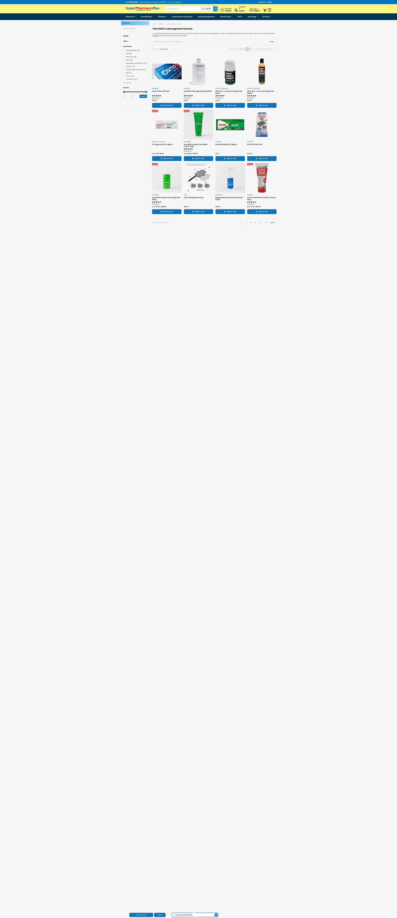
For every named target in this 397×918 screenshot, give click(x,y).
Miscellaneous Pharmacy (136, 63)
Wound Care (225, 17)
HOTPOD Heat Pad (254, 144)
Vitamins (161, 17)
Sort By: (156, 49)
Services (266, 17)
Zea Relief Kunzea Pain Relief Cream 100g (195, 145)
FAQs (270, 2)
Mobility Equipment (206, 17)
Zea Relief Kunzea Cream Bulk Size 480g (166, 198)
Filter (272, 41)
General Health (133, 50)
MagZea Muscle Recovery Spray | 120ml (229, 198)
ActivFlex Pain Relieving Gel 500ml (198, 91)
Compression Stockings (182, 17)
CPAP (239, 17)
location (155, 36)
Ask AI (208, 9)
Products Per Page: (262, 49)
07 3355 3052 (132, 2)
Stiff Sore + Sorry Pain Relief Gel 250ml (260, 92)
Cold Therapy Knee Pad (193, 197)
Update (143, 96)
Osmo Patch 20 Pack (160, 91)
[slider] (124, 92)
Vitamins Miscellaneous (135, 70)
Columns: (232, 49)
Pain (129, 54)
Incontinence (146, 17)
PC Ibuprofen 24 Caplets (162, 144)
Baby (129, 73)
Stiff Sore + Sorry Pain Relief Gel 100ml (228, 92)
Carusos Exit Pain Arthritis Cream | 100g (261, 198)
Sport (129, 60)
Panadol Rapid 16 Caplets (226, 144)
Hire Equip (252, 17)
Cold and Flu (131, 79)
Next (272, 223)
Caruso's (130, 76)
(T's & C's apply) (174, 2)
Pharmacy (130, 17)
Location (262, 2)
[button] (135, 36)
